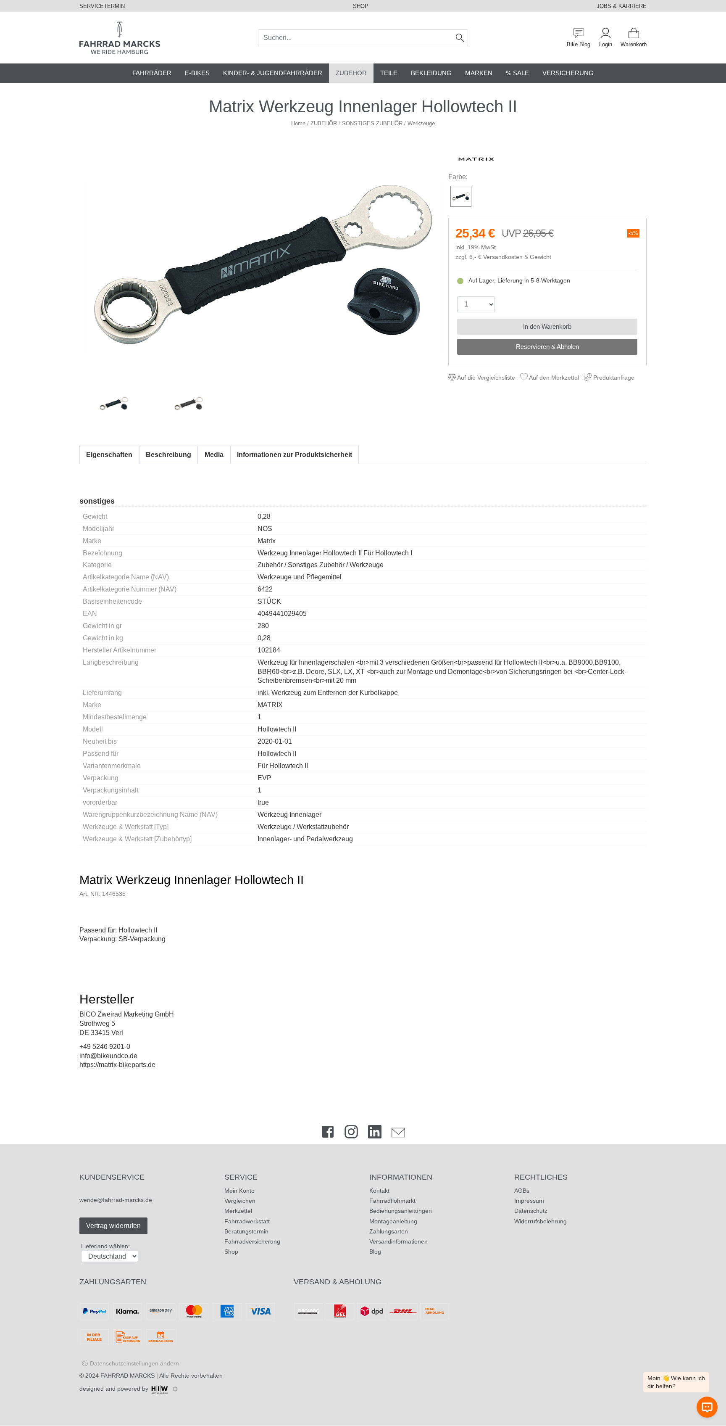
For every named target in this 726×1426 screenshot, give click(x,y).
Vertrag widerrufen (113, 1225)
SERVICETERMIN (102, 6)
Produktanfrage (613, 377)
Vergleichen (239, 1200)
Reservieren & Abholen (547, 346)
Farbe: (458, 176)
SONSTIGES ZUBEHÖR (372, 123)
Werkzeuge (421, 123)
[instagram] (351, 1133)
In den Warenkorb (547, 326)
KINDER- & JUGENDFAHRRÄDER (272, 73)
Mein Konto (239, 1190)
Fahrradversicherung (252, 1241)
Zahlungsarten (388, 1231)
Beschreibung (168, 454)
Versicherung (568, 73)
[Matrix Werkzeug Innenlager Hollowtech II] (263, 265)
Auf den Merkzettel (553, 377)
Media (214, 454)
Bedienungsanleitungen (400, 1210)
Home (298, 123)
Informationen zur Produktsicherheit (294, 454)
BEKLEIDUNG (431, 73)
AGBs (521, 1190)
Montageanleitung (393, 1221)
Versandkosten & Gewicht (517, 257)
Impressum (529, 1200)
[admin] (175, 1389)
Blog (375, 1251)
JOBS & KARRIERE (622, 6)
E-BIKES (197, 73)
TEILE (388, 73)
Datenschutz (530, 1210)
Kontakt (379, 1190)
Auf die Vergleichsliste (485, 377)
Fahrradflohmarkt (392, 1200)
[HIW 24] (159, 1388)
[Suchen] (460, 38)
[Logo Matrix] (476, 158)
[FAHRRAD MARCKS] (119, 37)
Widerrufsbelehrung (540, 1221)
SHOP (360, 6)
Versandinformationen (398, 1241)
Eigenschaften (109, 454)
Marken (478, 73)
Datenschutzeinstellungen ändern (134, 1363)
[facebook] (328, 1133)
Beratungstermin (246, 1231)
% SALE (517, 73)
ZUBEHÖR (351, 73)
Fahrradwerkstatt (247, 1221)
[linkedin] (375, 1133)
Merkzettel (238, 1210)
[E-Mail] (398, 1133)
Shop (231, 1251)
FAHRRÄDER (151, 73)
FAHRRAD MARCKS (127, 1375)
